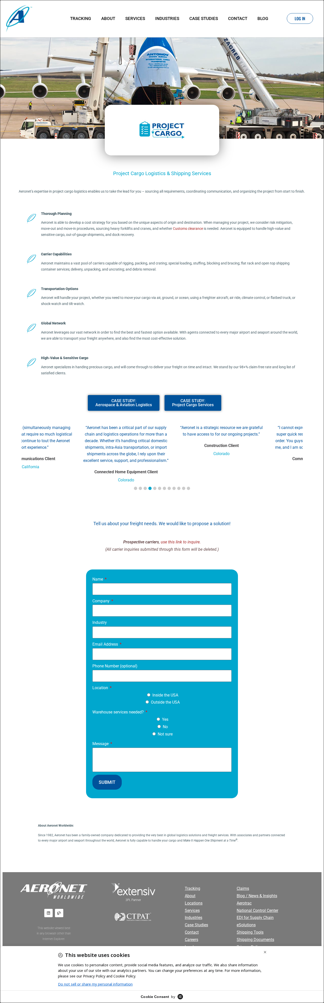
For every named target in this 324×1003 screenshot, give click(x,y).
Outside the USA (165, 702)
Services (135, 18)
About (108, 18)
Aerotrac (244, 902)
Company (101, 601)
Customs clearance (188, 229)
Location (100, 687)
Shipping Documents (255, 939)
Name (98, 579)
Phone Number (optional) (114, 666)
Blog (262, 18)
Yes (165, 719)
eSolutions (246, 925)
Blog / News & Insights (257, 895)
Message (101, 743)
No (165, 726)
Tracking (80, 18)
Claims (243, 888)
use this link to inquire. (181, 542)
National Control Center (257, 910)
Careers (191, 939)
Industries (167, 18)
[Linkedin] (48, 913)
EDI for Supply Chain (255, 917)
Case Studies (203, 18)
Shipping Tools (250, 932)
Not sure (165, 734)
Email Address (105, 644)
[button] (135, 488)
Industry (99, 622)
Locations (193, 902)
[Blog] (59, 913)
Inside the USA (165, 695)
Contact (237, 18)
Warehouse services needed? (118, 712)
